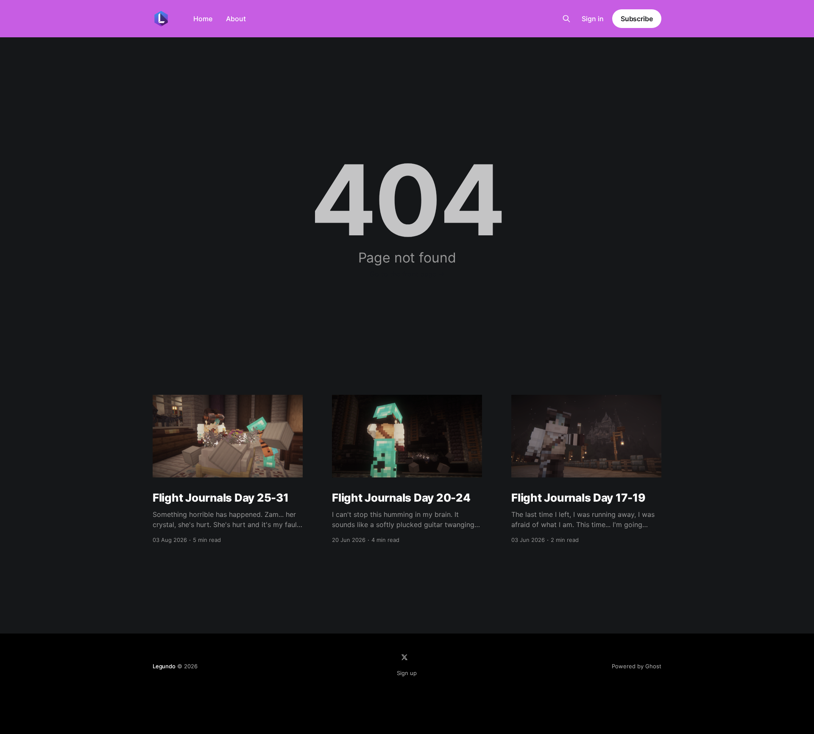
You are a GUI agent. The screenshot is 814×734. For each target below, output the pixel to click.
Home (202, 18)
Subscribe (637, 18)
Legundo (164, 666)
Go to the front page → (407, 274)
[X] (404, 657)
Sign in (593, 18)
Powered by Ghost (636, 666)
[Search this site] (566, 18)
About (236, 18)
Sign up (407, 673)
